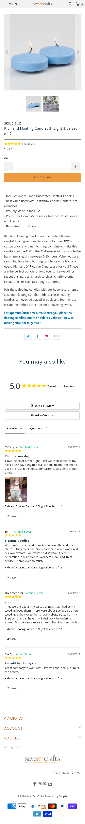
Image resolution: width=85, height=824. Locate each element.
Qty (6, 158)
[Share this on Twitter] (28, 336)
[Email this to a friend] (56, 336)
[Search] (70, 4)
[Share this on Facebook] (37, 336)
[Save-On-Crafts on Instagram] (40, 784)
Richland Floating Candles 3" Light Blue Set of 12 (33, 506)
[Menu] (2, 4)
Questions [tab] (36, 428)
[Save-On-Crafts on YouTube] (50, 784)
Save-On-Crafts (35, 796)
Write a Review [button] (44, 405)
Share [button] (13, 516)
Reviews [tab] (12, 428)
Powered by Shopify (56, 796)
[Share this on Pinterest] (46, 336)
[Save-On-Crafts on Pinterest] (44, 784)
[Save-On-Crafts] (42, 4)
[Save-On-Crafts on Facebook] (34, 784)
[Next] (78, 52)
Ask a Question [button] (44, 415)
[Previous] (7, 52)
